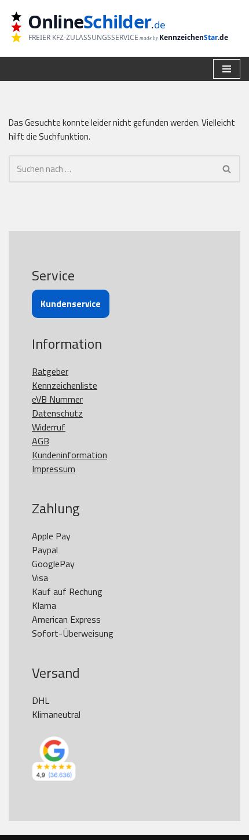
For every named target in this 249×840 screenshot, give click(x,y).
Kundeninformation (69, 455)
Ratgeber (50, 371)
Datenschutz (57, 413)
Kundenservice (71, 304)
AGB (40, 441)
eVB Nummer (57, 399)
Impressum (53, 469)
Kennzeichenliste (64, 385)
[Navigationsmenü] (226, 69)
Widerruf (48, 427)
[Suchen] (227, 168)
